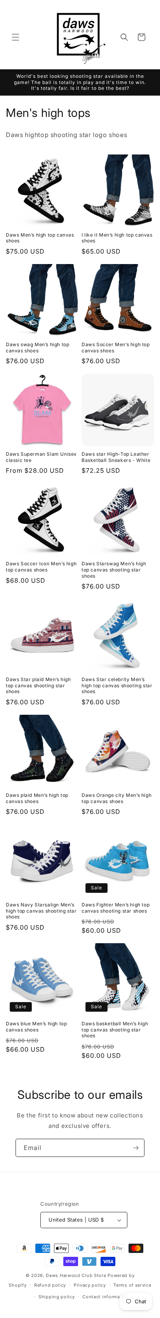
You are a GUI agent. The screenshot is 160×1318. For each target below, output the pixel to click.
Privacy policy (90, 1285)
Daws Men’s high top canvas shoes (40, 238)
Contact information (105, 1296)
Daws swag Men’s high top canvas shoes (37, 348)
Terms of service (132, 1285)
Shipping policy (56, 1296)
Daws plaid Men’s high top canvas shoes (37, 798)
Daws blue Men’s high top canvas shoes (36, 1027)
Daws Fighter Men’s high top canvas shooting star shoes (116, 908)
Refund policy (50, 1285)
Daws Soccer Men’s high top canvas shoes (116, 348)
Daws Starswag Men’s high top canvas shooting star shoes (114, 569)
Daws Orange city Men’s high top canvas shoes (116, 798)
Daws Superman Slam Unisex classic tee (41, 457)
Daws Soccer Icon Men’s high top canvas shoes (41, 567)
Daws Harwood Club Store (76, 1275)
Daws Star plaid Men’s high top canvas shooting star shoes (38, 685)
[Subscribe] (135, 1148)
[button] (15, 37)
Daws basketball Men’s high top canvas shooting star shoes (115, 1029)
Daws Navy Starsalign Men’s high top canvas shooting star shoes (41, 911)
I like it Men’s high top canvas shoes (117, 238)
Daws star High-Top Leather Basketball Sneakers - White (116, 457)
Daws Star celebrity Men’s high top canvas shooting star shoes (117, 685)
